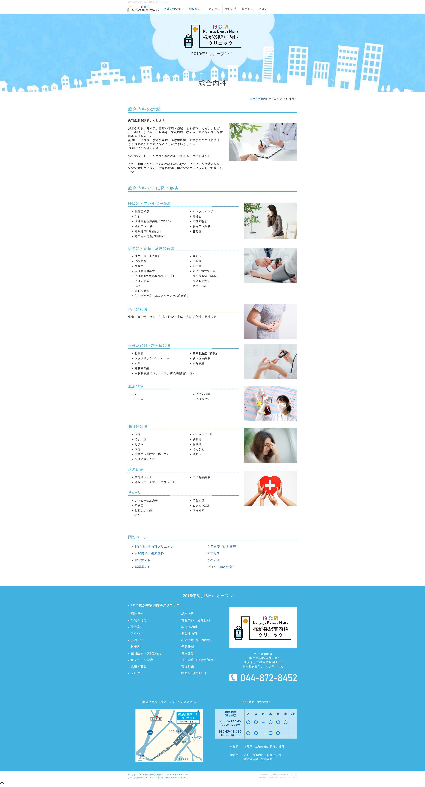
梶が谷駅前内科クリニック (266, 98)
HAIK (295, 777)
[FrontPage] (263, 628)
